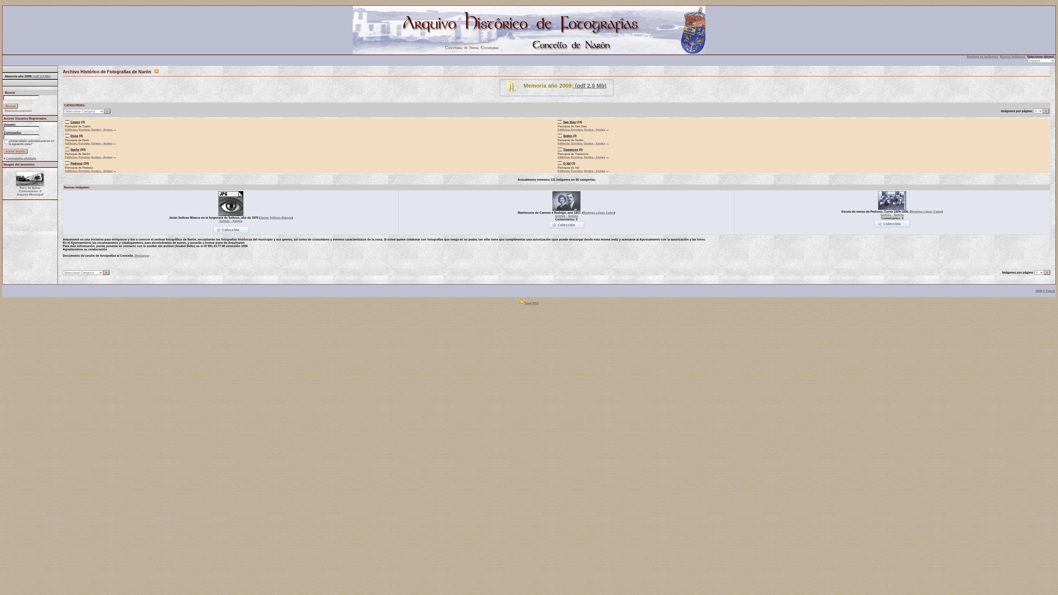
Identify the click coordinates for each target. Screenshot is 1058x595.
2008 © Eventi (1045, 291)
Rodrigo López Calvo (598, 212)
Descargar (141, 255)
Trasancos (570, 149)
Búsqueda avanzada (18, 110)
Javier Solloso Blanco (276, 217)
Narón (75, 149)
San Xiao (569, 122)
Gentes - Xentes (102, 129)
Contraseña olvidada (21, 158)
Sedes (567, 135)
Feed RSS (531, 303)
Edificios (71, 129)
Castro (75, 122)
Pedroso (77, 163)
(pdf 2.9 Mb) (41, 76)
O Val (567, 163)
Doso (74, 135)
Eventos (84, 129)
